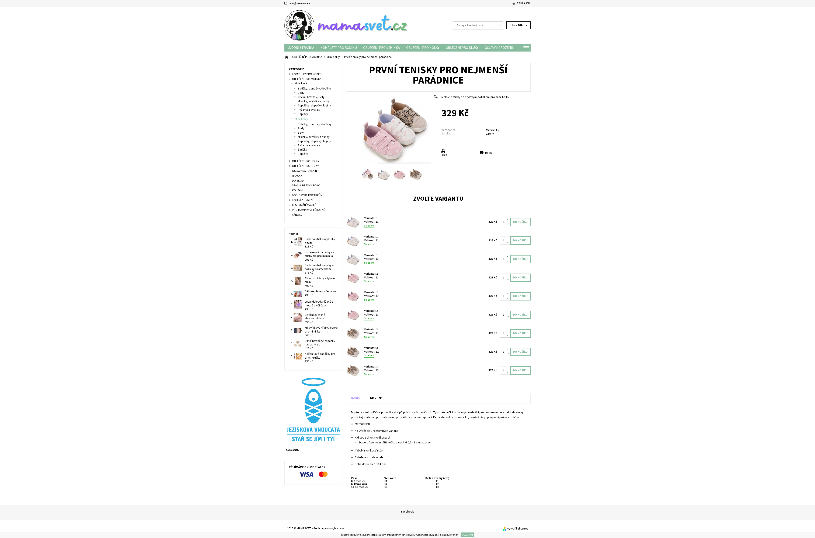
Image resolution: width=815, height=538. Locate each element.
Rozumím (467, 535)
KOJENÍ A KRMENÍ (302, 200)
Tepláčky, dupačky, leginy (314, 105)
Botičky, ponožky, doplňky (315, 89)
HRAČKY (297, 176)
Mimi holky (492, 130)
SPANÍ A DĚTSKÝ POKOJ (307, 185)
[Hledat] (499, 25)
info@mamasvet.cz (300, 3)
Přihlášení (524, 3)
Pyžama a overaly (309, 110)
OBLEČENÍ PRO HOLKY (422, 47)
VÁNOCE (297, 215)
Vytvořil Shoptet (517, 529)
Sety (301, 133)
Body (301, 93)
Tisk (444, 155)
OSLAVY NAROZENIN (499, 47)
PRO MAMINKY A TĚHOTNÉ (308, 210)
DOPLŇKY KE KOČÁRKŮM (307, 195)
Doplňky (303, 114)
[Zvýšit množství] (508, 220)
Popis (355, 398)
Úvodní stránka (301, 47)
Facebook (407, 511)
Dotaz (489, 153)
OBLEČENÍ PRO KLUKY (462, 47)
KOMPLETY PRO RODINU (338, 47)
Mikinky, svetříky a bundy (314, 101)
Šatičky (302, 150)
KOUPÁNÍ (297, 190)
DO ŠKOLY (298, 181)
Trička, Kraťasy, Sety (311, 97)
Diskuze (376, 398)
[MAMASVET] (346, 25)
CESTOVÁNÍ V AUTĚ (304, 205)
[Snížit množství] (508, 224)
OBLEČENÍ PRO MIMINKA (381, 47)
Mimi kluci (301, 83)
